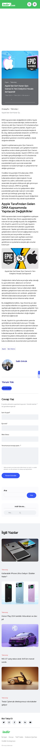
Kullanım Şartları (31, 737)
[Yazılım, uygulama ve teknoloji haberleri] (8, 4)
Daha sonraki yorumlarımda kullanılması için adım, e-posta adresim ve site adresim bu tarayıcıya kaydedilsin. (20, 468)
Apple (15, 99)
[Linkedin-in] (25, 722)
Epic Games (23, 99)
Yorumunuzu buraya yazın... (11, 446)
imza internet (7, 745)
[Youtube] (30, 722)
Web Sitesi (5, 435)
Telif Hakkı (19, 737)
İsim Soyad (6, 413)
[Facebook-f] (14, 722)
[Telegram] (20, 722)
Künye (11, 737)
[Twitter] (4, 722)
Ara (5, 490)
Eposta (4, 424)
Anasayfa (5, 109)
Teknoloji (14, 109)
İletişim (4, 737)
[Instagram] (9, 722)
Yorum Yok (8, 99)
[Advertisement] (20, 30)
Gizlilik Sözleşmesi (8, 741)
